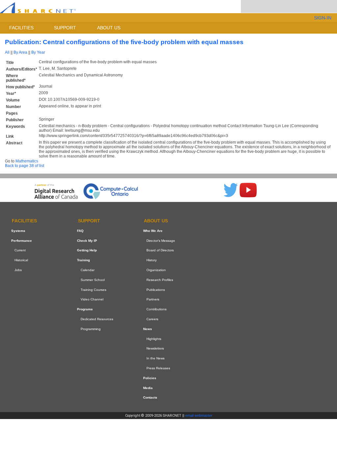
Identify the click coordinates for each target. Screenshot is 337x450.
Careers (152, 319)
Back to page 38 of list (24, 165)
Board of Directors (160, 250)
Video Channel (92, 299)
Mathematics (26, 161)
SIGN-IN (322, 17)
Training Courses (93, 290)
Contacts (150, 397)
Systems (18, 231)
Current (20, 250)
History (151, 260)
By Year (38, 52)
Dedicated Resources (97, 319)
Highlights (153, 339)
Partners (152, 299)
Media (148, 388)
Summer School (93, 280)
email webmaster (198, 415)
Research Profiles (159, 280)
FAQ (80, 231)
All (7, 52)
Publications (155, 290)
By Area (20, 52)
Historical (21, 260)
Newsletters (155, 348)
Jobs (18, 270)
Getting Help (87, 250)
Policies (149, 378)
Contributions (156, 309)
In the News (155, 358)
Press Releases (158, 368)
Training (83, 260)
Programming (91, 329)
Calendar (87, 270)
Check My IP (87, 240)
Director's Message (160, 240)
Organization (156, 270)
